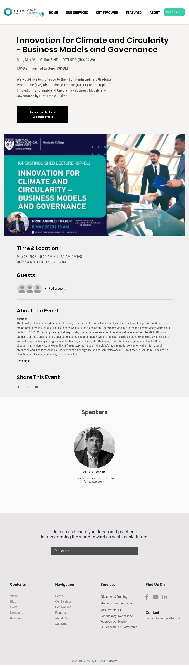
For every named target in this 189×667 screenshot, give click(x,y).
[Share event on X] (27, 387)
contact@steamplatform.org (164, 618)
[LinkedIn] (164, 597)
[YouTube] (155, 597)
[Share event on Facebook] (18, 387)
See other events (42, 117)
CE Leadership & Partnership (118, 627)
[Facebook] (146, 597)
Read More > (24, 361)
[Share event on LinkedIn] (36, 387)
